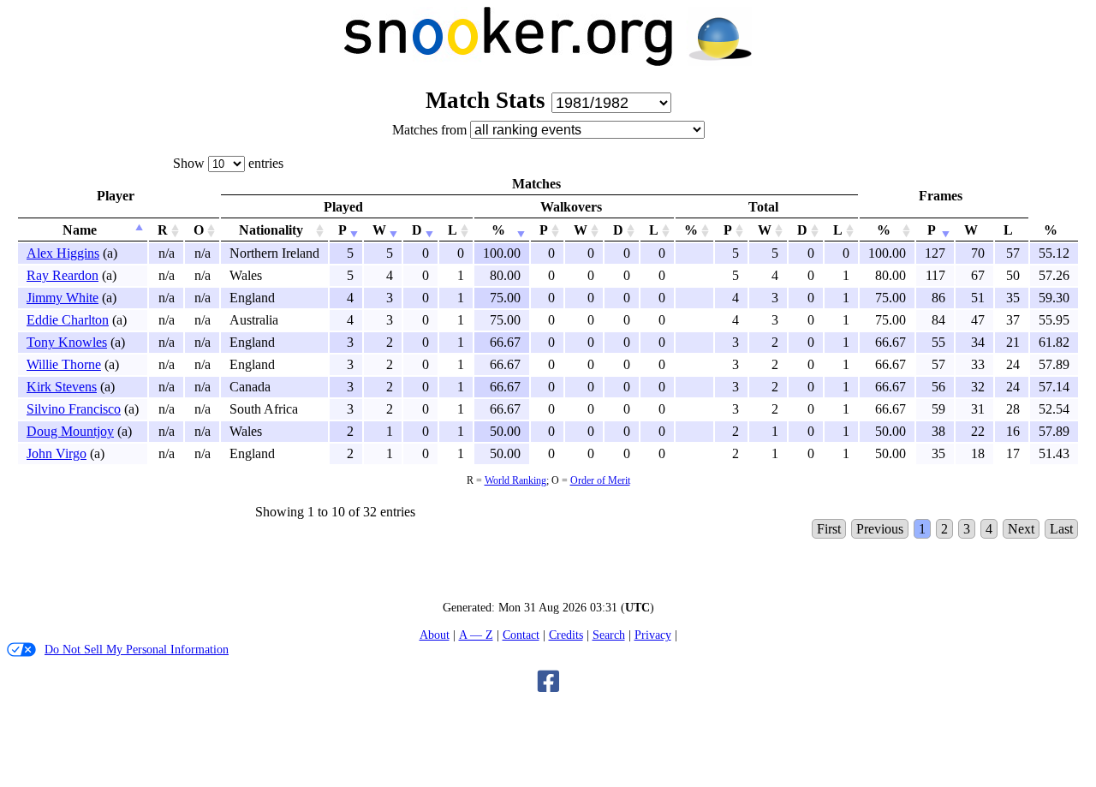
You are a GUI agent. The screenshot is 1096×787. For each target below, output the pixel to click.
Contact (521, 634)
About (435, 634)
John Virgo (56, 453)
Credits (566, 634)
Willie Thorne (64, 364)
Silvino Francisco (74, 409)
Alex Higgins (63, 253)
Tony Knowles (67, 342)
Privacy (652, 634)
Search (609, 634)
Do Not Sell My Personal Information (137, 649)
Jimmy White (62, 297)
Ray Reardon (62, 275)
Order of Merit (600, 480)
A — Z (476, 634)
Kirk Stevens (62, 386)
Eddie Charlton (68, 320)
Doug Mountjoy (70, 431)
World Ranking (515, 480)
